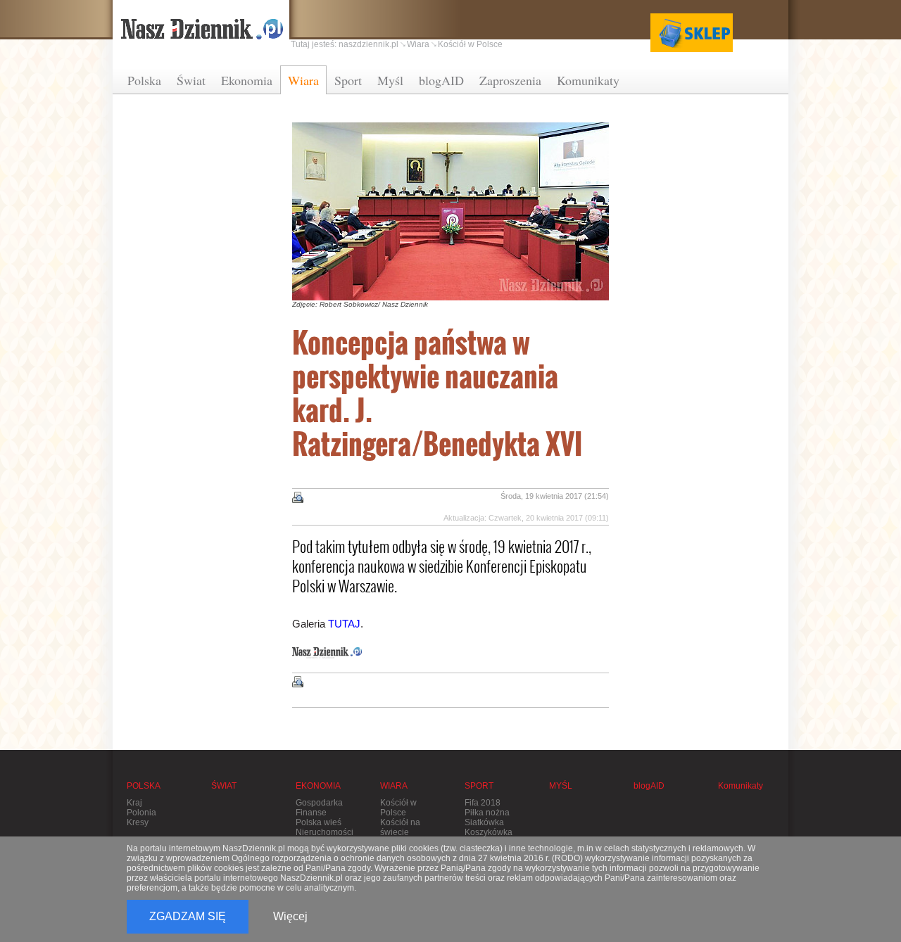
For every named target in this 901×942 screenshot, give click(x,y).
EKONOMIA (318, 786)
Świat (191, 80)
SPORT (479, 786)
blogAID (441, 80)
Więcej (290, 916)
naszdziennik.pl (368, 44)
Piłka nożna (487, 812)
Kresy (138, 822)
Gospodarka (319, 803)
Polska (144, 80)
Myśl (390, 80)
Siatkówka (484, 822)
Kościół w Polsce (470, 44)
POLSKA (143, 786)
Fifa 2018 (482, 803)
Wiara (303, 80)
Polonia (141, 812)
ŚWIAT (224, 786)
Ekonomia (246, 80)
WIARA (394, 786)
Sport (348, 80)
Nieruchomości (324, 832)
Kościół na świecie (400, 827)
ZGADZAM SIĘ (187, 916)
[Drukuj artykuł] (297, 497)
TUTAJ (344, 624)
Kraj (134, 803)
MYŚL (560, 786)
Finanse (311, 812)
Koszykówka (488, 832)
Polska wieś (318, 822)
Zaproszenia (510, 80)
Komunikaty (588, 80)
